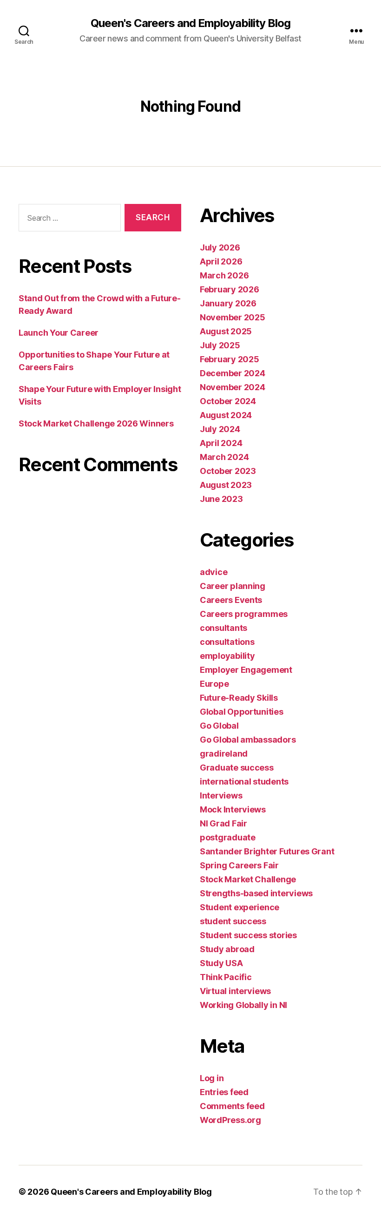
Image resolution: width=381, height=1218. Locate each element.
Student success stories (248, 935)
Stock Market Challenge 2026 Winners (96, 423)
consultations (227, 642)
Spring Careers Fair (239, 865)
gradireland (224, 753)
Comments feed (232, 1106)
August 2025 (226, 331)
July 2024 (220, 429)
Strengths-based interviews (256, 893)
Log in (211, 1078)
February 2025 (229, 359)
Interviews (221, 795)
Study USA (221, 963)
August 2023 (226, 485)
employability (227, 656)
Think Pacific (226, 977)
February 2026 (229, 289)
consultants (223, 628)
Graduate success (237, 767)
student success (233, 921)
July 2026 (220, 247)
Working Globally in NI (243, 1005)
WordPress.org (230, 1120)
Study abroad (227, 949)
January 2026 (228, 303)
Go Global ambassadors (248, 739)
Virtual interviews (235, 991)
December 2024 (232, 373)
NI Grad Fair (223, 823)
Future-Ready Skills (239, 698)
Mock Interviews (233, 809)
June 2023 (221, 499)
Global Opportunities (241, 712)
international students (244, 781)
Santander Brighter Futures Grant (267, 851)
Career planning (232, 586)
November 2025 (232, 317)
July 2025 (220, 345)
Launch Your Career (59, 333)
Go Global (219, 726)
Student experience (239, 907)
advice (213, 572)
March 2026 (224, 275)
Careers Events (231, 600)
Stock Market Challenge (248, 879)
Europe (214, 684)
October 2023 (228, 471)
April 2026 (221, 261)
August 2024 (226, 415)
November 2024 (232, 387)
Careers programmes (244, 614)
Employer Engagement (246, 670)
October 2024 (228, 401)
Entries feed (224, 1092)
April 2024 (221, 443)
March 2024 (224, 457)
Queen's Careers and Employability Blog (190, 23)
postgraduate (228, 837)
